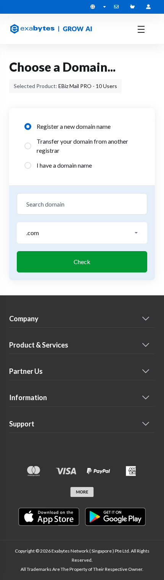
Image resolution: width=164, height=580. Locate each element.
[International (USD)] (98, 7)
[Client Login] (148, 7)
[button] (82, 233)
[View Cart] (134, 7)
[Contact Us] (118, 7)
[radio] (27, 126)
